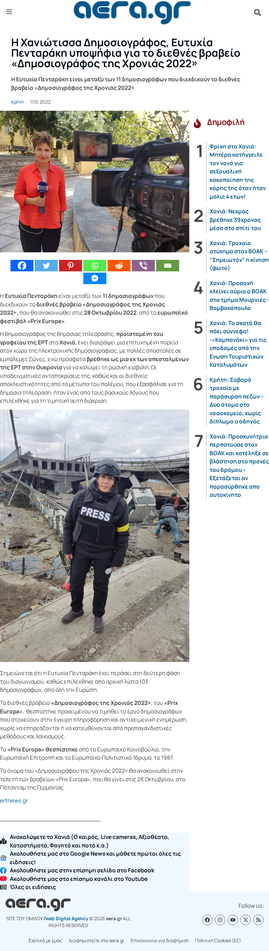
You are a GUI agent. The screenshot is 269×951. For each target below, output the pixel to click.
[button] (257, 12)
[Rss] (258, 920)
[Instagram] (220, 920)
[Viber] (143, 265)
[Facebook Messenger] (94, 278)
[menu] (9, 12)
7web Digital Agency (65, 918)
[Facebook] (21, 265)
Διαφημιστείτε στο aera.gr (96, 940)
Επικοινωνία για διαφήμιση (160, 940)
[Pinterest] (70, 265)
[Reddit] (119, 265)
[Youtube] (233, 920)
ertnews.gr (14, 800)
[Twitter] (46, 265)
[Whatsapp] (94, 265)
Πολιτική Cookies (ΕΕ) (218, 940)
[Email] (167, 265)
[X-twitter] (245, 920)
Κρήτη (17, 102)
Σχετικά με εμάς (45, 940)
